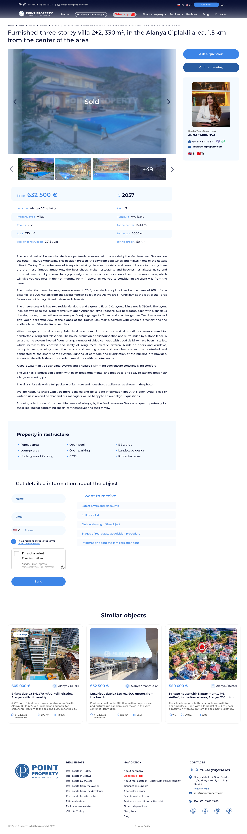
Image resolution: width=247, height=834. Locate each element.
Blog (206, 14)
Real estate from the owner (82, 786)
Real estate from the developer (84, 791)
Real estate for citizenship (81, 796)
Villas (32, 25)
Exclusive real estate (78, 806)
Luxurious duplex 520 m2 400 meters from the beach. (122, 695)
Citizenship (122, 14)
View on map (201, 788)
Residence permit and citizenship (144, 801)
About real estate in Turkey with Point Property (152, 781)
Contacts (221, 14)
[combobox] (18, 530)
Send (38, 581)
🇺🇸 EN (189, 5)
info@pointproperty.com (74, 4)
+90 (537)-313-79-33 (40, 4)
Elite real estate (75, 801)
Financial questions (135, 806)
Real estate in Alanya (78, 775)
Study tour (130, 811)
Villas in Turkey (75, 811)
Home (65, 14)
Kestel (232, 686)
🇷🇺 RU (180, 5)
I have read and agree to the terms (36, 542)
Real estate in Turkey (78, 771)
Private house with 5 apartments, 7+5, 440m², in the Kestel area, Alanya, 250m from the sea (203, 696)
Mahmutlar (150, 686)
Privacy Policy (142, 826)
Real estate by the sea (79, 781)
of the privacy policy (29, 543)
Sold (21, 25)
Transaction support (136, 786)
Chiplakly (57, 25)
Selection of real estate (137, 796)
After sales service (135, 791)
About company (133, 771)
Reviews (191, 14)
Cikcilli (74, 686)
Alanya (43, 25)
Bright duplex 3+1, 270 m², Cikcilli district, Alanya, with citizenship (42, 695)
